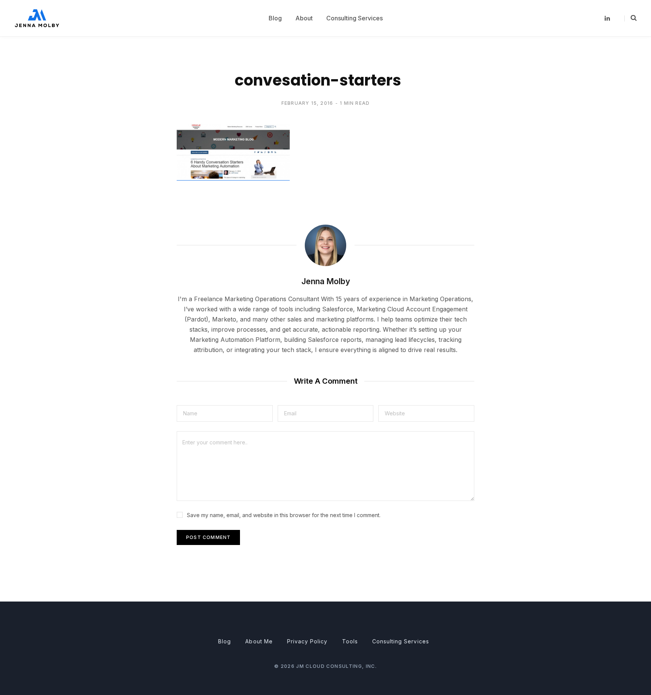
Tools (350, 641)
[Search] (630, 18)
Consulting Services (400, 641)
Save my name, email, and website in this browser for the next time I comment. (284, 515)
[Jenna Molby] (37, 18)
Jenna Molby (325, 281)
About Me (258, 641)
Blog (224, 641)
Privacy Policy (307, 641)
